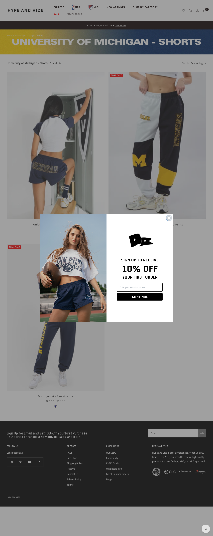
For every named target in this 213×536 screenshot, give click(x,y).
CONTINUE (140, 297)
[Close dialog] (169, 218)
